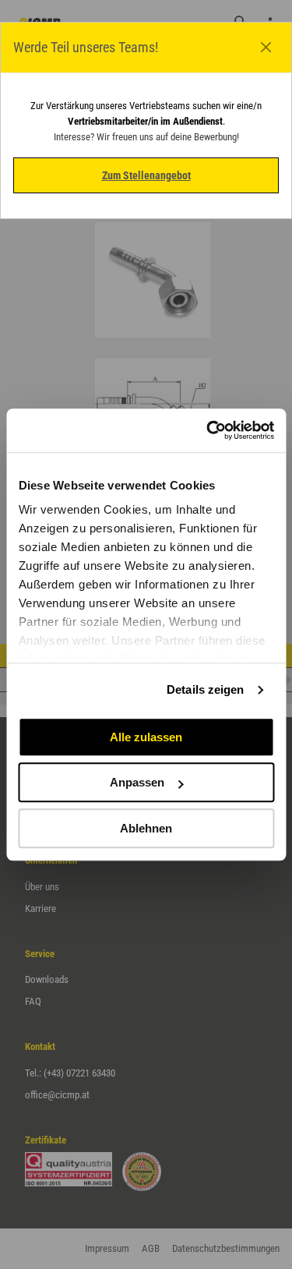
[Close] (266, 47)
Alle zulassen (146, 737)
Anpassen (137, 782)
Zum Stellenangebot (146, 175)
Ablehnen (146, 828)
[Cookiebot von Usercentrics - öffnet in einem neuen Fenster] (208, 430)
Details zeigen (205, 689)
